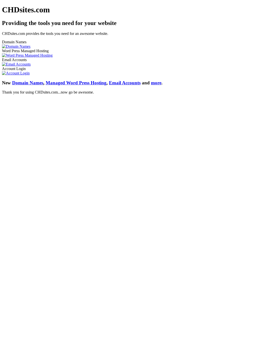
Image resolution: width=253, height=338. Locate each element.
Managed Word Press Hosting (76, 82)
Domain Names (27, 82)
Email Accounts (125, 82)
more (156, 82)
